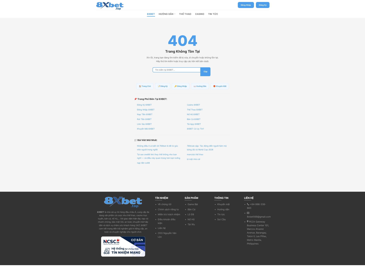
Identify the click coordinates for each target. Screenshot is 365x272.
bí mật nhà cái (193, 159)
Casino (199, 14)
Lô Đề (191, 214)
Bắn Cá (191, 209)
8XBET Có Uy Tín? (195, 129)
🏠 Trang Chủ (145, 86)
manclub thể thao (195, 154)
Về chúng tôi (164, 204)
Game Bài (193, 204)
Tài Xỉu (191, 224)
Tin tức (221, 214)
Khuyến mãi (223, 204)
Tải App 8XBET (194, 124)
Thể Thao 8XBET (195, 109)
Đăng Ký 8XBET (144, 105)
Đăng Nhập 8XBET (146, 109)
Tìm (205, 71)
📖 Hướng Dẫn (200, 86)
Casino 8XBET (193, 105)
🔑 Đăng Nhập (180, 86)
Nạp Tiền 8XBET (144, 114)
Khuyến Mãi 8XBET (146, 129)
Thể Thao (185, 14)
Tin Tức (213, 14)
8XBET (151, 14)
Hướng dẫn (223, 209)
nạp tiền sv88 (143, 163)
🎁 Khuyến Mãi (219, 86)
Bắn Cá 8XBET (193, 119)
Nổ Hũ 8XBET (193, 114)
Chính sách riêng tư (168, 209)
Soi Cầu (221, 219)
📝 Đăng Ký (163, 86)
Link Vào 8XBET (144, 124)
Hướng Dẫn (166, 14)
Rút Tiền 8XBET (144, 119)
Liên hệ (162, 228)
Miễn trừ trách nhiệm (169, 214)
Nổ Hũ (191, 219)
